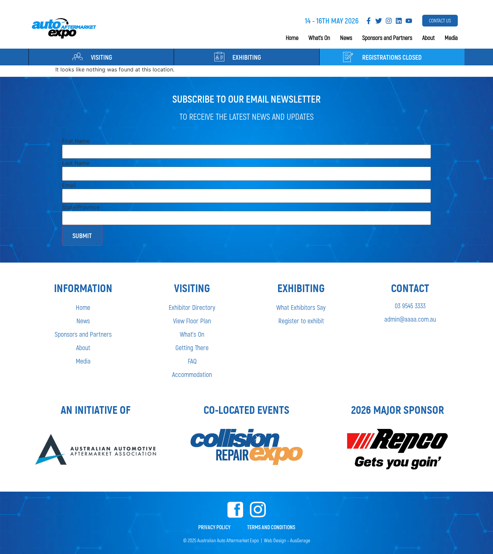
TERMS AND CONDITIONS (271, 527)
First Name (76, 141)
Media (451, 37)
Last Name (75, 163)
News (346, 37)
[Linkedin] (398, 20)
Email (69, 185)
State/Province (81, 207)
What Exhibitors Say (301, 307)
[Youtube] (408, 20)
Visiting (101, 57)
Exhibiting (246, 57)
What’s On (319, 37)
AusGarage (300, 540)
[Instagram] (388, 20)
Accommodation (192, 374)
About (428, 37)
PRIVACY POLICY (214, 527)
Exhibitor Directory (192, 307)
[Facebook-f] (368, 20)
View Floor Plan (192, 321)
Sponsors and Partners (387, 37)
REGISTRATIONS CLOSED (392, 57)
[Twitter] (378, 20)
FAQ (192, 361)
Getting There (192, 347)
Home (292, 37)
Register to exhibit (301, 321)
